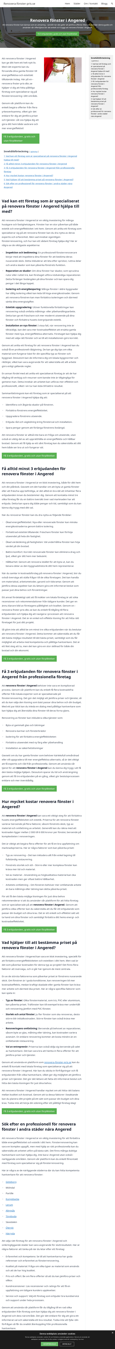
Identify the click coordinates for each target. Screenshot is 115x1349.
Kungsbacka (12, 1199)
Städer (77, 3)
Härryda (10, 1233)
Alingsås (10, 1210)
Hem (67, 3)
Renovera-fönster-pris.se (19, 3)
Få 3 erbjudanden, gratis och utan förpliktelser (57, 34)
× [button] (112, 1333)
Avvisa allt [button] (66, 1344)
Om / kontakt (91, 3)
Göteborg (11, 1181)
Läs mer (81, 1339)
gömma (34, 151)
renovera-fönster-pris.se (57, 1062)
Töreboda (11, 1216)
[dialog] (57, 1339)
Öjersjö (10, 1227)
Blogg (104, 3)
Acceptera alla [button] (49, 1344)
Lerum (9, 1204)
